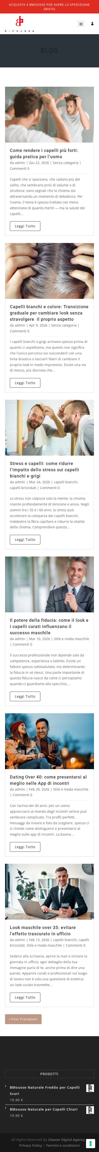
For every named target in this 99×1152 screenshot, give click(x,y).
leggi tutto (25, 226)
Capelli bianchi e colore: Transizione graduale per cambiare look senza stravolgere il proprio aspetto (49, 313)
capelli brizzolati (23, 487)
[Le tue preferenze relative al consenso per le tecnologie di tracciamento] (90, 1143)
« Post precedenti (23, 1019)
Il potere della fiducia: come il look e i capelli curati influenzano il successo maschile (49, 626)
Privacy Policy (30, 1145)
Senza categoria (65, 162)
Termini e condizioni (63, 1145)
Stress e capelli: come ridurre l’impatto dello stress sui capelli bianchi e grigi (44, 469)
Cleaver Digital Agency (66, 1139)
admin (20, 162)
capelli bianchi (65, 482)
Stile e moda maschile (71, 638)
